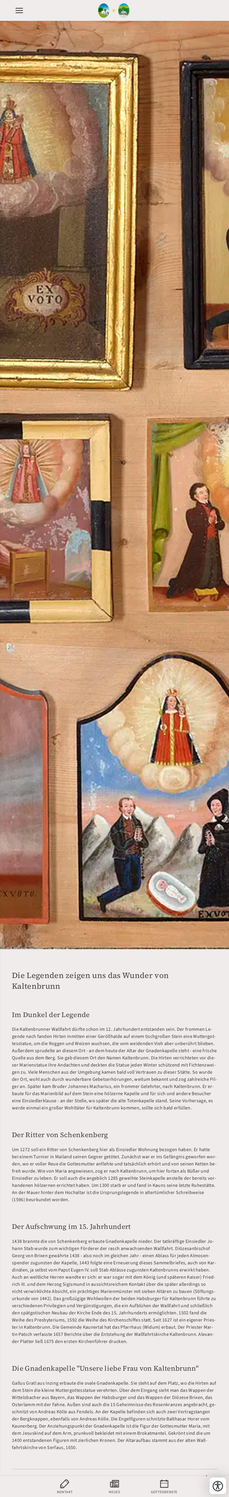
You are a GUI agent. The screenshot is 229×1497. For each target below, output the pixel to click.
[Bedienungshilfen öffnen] (218, 1486)
